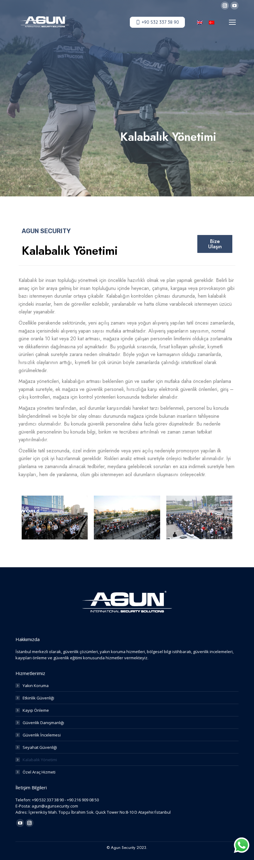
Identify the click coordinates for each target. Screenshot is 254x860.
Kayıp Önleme (36, 710)
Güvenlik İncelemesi (42, 735)
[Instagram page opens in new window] (225, 6)
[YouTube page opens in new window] (234, 6)
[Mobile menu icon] (232, 22)
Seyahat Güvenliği (40, 747)
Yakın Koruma (36, 685)
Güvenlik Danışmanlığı (43, 722)
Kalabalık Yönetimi (40, 759)
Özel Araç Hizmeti (39, 772)
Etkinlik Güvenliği (38, 698)
